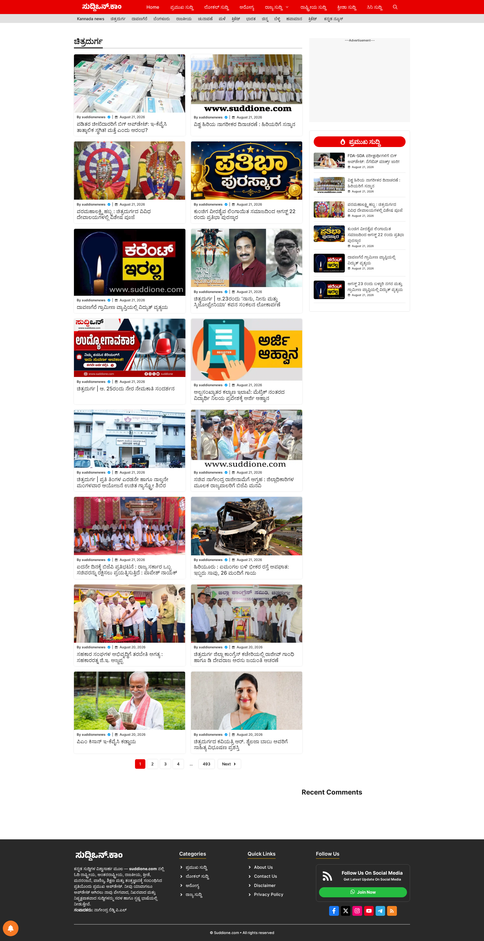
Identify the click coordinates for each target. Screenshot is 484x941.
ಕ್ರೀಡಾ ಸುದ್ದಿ (346, 7)
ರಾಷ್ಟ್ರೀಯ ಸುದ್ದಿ (313, 7)
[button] (395, 7)
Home (152, 7)
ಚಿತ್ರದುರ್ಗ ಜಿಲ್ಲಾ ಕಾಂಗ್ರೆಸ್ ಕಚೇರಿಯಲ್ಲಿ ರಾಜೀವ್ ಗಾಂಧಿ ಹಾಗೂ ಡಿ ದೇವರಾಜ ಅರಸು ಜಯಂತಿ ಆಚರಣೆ (244, 657)
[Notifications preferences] (10, 928)
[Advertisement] (359, 61)
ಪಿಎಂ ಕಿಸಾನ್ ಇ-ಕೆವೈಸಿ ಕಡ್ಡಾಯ (106, 741)
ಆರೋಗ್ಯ (246, 7)
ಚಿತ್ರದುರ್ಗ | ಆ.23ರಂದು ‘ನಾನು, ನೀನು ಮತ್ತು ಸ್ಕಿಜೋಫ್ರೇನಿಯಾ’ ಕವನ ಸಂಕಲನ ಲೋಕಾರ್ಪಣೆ (237, 302)
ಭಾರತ (251, 18)
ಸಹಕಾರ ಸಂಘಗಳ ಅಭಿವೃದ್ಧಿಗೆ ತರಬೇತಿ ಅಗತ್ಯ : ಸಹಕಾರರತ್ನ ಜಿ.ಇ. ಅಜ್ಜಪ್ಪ (120, 657)
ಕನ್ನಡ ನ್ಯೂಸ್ (333, 18)
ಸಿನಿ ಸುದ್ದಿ (374, 7)
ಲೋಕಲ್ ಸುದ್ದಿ (216, 7)
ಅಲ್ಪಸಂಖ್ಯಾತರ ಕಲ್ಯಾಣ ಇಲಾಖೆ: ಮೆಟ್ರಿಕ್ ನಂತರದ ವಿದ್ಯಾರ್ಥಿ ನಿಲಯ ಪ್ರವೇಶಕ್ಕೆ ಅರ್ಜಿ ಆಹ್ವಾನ (239, 395)
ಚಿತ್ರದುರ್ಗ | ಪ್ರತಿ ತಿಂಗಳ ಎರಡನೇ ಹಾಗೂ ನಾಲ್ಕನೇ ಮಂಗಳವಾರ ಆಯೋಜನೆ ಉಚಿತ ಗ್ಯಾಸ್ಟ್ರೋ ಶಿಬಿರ (122, 482)
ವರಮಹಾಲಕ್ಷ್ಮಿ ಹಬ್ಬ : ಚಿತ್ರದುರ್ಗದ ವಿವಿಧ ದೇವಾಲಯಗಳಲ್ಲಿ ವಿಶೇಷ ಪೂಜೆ (114, 214)
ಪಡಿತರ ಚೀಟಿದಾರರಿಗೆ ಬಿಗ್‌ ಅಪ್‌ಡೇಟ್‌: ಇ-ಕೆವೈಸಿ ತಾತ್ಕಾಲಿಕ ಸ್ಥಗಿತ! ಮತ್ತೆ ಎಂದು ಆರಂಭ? (122, 127)
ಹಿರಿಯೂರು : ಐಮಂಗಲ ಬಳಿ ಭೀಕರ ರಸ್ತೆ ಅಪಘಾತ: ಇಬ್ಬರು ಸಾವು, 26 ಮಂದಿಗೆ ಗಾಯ (241, 570)
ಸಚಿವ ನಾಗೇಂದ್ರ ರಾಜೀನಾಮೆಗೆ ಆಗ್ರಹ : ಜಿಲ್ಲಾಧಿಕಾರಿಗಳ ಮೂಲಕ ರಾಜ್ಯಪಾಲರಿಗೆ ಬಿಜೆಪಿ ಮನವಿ (244, 482)
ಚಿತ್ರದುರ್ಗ (118, 18)
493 (206, 763)
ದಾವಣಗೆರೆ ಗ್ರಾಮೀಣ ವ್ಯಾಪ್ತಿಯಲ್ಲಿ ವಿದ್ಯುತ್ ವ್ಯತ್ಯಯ (122, 307)
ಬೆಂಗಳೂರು (161, 18)
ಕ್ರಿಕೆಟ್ (236, 18)
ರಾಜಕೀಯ (184, 18)
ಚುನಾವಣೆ (205, 18)
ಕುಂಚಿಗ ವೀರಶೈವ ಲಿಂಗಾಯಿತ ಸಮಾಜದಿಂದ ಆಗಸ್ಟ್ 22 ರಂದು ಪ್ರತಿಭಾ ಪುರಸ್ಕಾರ (376, 234)
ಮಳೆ (222, 18)
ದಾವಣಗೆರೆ (139, 18)
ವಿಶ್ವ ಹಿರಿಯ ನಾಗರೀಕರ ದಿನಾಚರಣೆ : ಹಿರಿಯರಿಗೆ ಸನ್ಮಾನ (244, 124)
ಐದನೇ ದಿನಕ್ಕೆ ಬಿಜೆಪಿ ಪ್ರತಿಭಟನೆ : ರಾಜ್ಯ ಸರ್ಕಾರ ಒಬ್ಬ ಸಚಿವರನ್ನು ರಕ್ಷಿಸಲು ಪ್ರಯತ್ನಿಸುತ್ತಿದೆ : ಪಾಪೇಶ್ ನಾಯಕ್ (127, 570)
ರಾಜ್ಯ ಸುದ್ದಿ (273, 7)
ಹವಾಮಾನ (294, 18)
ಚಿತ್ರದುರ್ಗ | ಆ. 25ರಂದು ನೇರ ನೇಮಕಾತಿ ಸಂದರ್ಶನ (125, 389)
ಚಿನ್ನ (265, 18)
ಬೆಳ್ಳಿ (277, 18)
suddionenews (94, 117)
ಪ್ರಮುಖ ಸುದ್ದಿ (181, 7)
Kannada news (90, 18)
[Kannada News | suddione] (102, 7)
